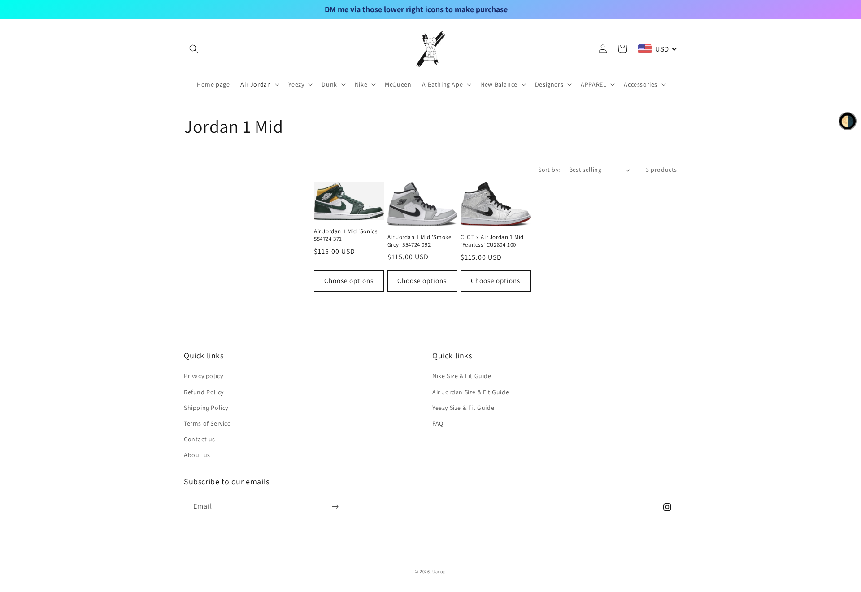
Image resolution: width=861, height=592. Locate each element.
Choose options (349, 280)
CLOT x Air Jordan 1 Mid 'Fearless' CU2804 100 (492, 241)
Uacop (439, 572)
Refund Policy (204, 392)
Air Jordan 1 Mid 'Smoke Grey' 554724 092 (419, 241)
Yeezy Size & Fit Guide (463, 408)
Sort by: (549, 169)
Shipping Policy (206, 408)
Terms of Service (207, 423)
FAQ (438, 423)
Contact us (199, 439)
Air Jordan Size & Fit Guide (470, 392)
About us (197, 455)
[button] (194, 49)
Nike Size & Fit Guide (461, 376)
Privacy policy (203, 376)
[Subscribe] (335, 506)
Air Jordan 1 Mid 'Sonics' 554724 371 (346, 235)
